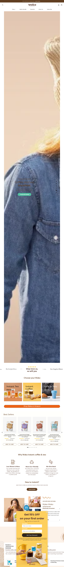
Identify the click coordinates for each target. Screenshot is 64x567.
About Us (41, 9)
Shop (13, 9)
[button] (32, 535)
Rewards (32, 9)
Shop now (9, 389)
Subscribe (49, 9)
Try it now (17, 194)
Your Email (24, 528)
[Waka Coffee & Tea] (32, 4)
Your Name (25, 523)
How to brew (32, 489)
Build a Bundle (23, 9)
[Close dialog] (46, 512)
